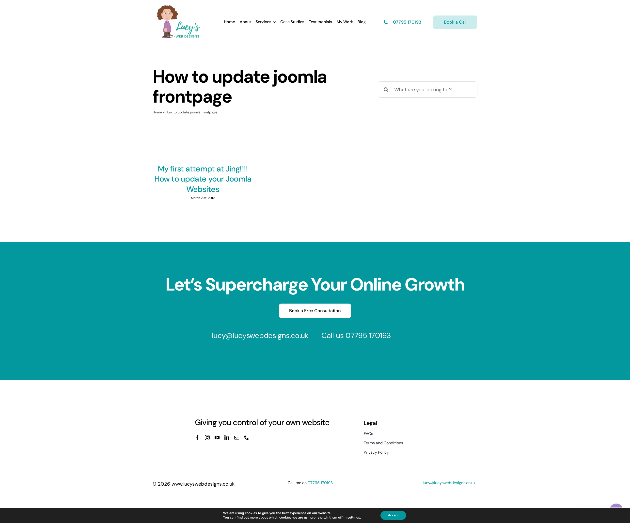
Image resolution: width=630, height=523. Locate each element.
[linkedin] (226, 437)
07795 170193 (406, 22)
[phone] (246, 437)
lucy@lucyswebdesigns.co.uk (260, 335)
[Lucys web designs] (179, 7)
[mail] (236, 437)
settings (353, 517)
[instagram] (207, 437)
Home (157, 112)
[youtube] (217, 437)
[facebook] (197, 437)
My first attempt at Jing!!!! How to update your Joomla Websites (203, 179)
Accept (393, 515)
